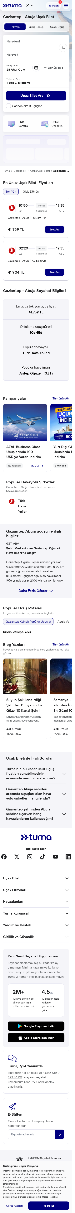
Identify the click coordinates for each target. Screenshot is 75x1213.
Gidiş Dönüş (31, 191)
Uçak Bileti (20, 170)
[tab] (15, 26)
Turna (6, 170)
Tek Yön (11, 191)
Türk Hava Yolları (36, 353)
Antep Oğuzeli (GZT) (36, 373)
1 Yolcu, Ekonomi (18, 83)
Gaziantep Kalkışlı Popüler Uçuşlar (28, 621)
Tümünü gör (60, 398)
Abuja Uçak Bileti (40, 170)
